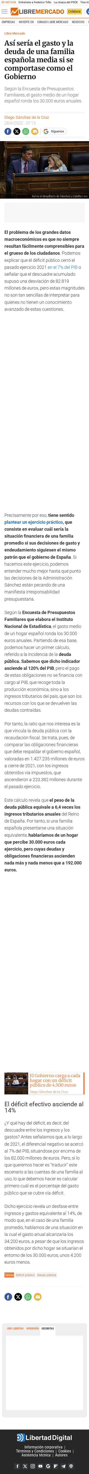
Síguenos (57, 131)
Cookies (64, 1451)
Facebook (17, 1466)
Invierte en (26, 22)
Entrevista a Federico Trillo (35, 2)
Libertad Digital (44, 1438)
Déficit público (25, 1275)
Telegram (63, 1466)
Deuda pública (46, 1275)
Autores (61, 1455)
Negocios (78, 22)
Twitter (25, 1466)
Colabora (74, 11)
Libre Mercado (14, 33)
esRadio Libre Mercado (52, 22)
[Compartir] (7, 131)
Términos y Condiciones (35, 1451)
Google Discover (48, 1466)
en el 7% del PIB (63, 267)
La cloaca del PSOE (66, 2)
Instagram (33, 1466)
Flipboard (56, 1466)
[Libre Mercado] (37, 12)
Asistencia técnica (36, 1455)
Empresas (8, 22)
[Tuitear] (16, 131)
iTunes (71, 1466)
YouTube (40, 1466)
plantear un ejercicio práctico (33, 522)
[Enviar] (25, 131)
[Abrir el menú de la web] (5, 11)
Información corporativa (43, 1447)
